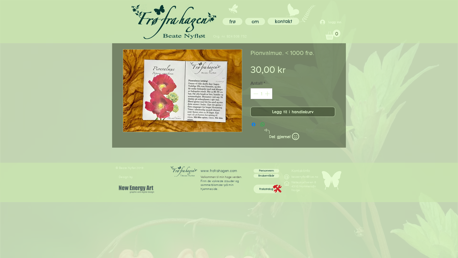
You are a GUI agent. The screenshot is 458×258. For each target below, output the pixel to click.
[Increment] (268, 93)
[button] (266, 189)
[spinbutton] (261, 93)
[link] (332, 35)
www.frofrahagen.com (219, 170)
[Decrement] (255, 93)
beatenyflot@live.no (304, 176)
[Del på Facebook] (253, 124)
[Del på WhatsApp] (262, 124)
